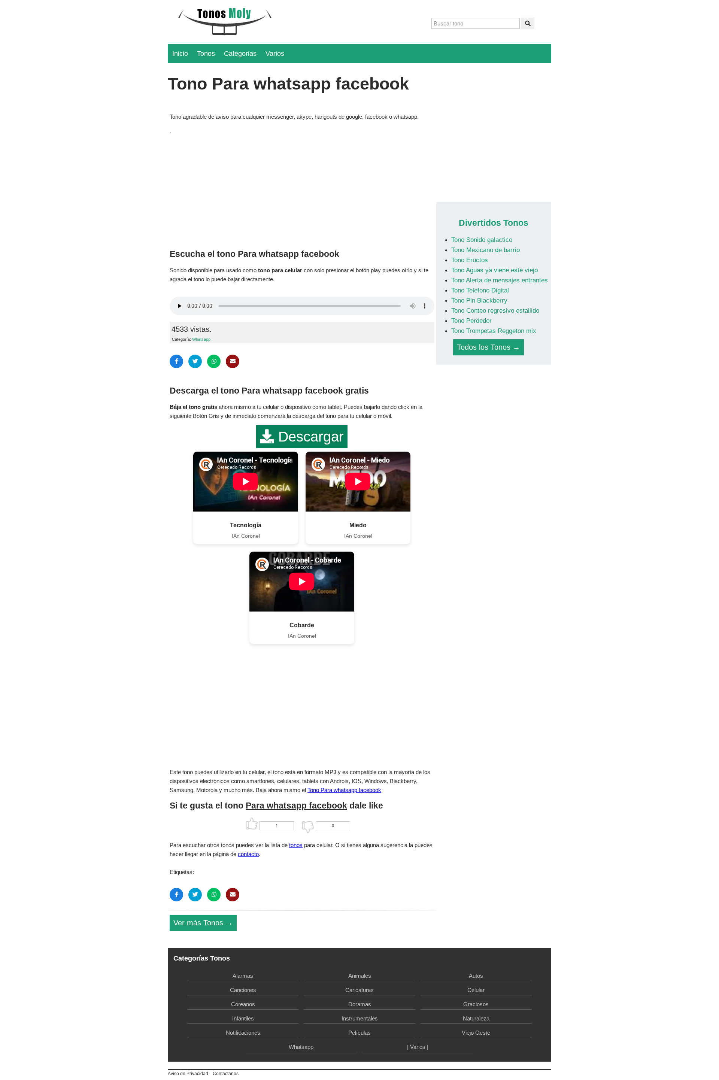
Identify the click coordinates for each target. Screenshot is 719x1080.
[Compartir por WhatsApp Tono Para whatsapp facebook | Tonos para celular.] (214, 361)
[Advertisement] (302, 190)
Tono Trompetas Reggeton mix (493, 330)
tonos (296, 845)
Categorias (240, 53)
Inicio (180, 53)
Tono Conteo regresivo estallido (495, 310)
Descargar (309, 437)
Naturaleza (476, 1018)
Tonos (206, 53)
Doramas (359, 1004)
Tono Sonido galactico (481, 239)
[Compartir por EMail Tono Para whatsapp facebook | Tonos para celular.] (232, 361)
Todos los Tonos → (488, 347)
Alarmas (243, 976)
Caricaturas (359, 990)
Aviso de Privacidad (188, 1073)
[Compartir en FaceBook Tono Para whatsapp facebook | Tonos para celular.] (176, 361)
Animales (359, 976)
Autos (476, 976)
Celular (476, 990)
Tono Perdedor (471, 320)
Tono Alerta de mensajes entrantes (499, 280)
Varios (275, 53)
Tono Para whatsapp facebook (344, 790)
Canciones (243, 990)
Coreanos (243, 1004)
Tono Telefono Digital (480, 290)
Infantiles (243, 1018)
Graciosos (476, 1004)
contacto (248, 854)
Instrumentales (360, 1018)
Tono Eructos (469, 260)
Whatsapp (201, 339)
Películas (359, 1032)
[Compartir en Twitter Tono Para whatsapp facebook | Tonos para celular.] (195, 361)
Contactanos (226, 1073)
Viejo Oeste (476, 1032)
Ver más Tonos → (203, 923)
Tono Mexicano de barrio (485, 249)
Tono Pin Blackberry (479, 300)
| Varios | (417, 1047)
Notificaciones (243, 1032)
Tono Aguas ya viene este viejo (494, 270)
